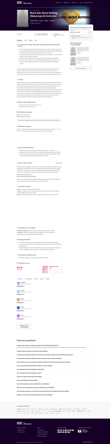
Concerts (49, 411)
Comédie (41, 20)
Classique (46, 20)
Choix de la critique (53, 409)
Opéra (28, 411)
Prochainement (40, 409)
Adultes (73, 411)
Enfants (63, 411)
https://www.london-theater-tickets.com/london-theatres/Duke (32, 179)
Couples (69, 411)
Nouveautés (33, 409)
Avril (21, 413)
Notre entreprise (40, 430)
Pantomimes (38, 411)
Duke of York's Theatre (36, 23)
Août (36, 413)
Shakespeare (52, 20)
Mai (25, 413)
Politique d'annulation (42, 436)
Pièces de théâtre (76, 409)
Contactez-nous (21, 432)
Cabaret (44, 411)
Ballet (32, 411)
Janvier (84, 411)
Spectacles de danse (21, 411)
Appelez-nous (21, 430)
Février (88, 411)
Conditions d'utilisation (42, 434)
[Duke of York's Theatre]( (24, 166)
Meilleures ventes (25, 409)
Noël (47, 409)
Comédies (84, 409)
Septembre (40, 413)
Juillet (32, 413)
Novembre (52, 413)
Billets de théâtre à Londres (22, 7)
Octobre (46, 413)
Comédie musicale (32, 7)
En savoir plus (59, 162)
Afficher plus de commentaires (24, 326)
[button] (58, 2)
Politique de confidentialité (43, 432)
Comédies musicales (67, 409)
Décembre (58, 413)
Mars (18, 413)
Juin (28, 413)
